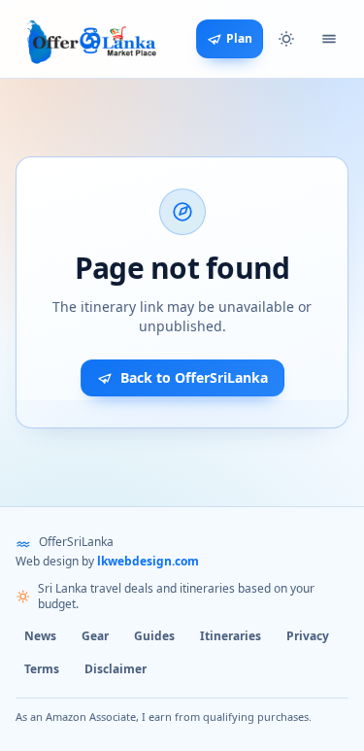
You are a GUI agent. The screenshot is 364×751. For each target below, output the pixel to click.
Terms (41, 669)
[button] (286, 38)
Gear (95, 636)
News (40, 636)
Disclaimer (115, 669)
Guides (154, 636)
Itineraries (230, 636)
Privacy (307, 636)
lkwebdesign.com (148, 561)
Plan (239, 38)
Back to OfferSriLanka (194, 377)
